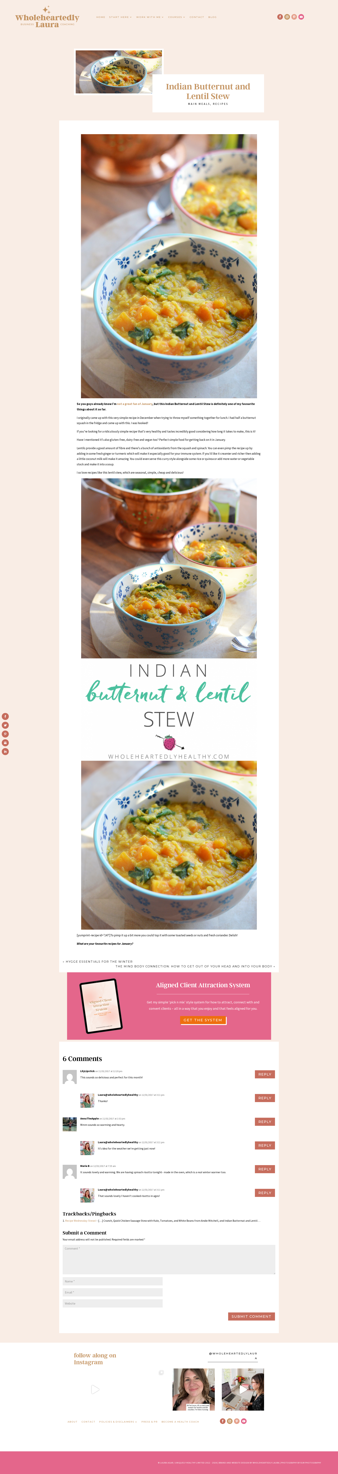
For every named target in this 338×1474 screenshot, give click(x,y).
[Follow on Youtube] (301, 17)
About (73, 1422)
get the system (203, 1020)
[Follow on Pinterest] (294, 17)
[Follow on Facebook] (280, 17)
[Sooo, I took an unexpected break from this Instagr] (194, 1389)
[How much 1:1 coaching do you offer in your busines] (243, 1389)
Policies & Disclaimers (116, 1422)
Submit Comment (251, 1316)
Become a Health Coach (180, 1422)
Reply (264, 1074)
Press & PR (150, 1422)
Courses (175, 17)
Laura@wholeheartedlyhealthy (118, 1094)
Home (100, 17)
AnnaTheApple (89, 1118)
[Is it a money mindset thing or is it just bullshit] (95, 1389)
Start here (119, 17)
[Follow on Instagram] (287, 17)
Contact (197, 17)
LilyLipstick (87, 1071)
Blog (212, 17)
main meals (199, 104)
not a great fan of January (134, 404)
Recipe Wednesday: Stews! (80, 1220)
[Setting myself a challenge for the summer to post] (144, 1389)
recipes (220, 104)
